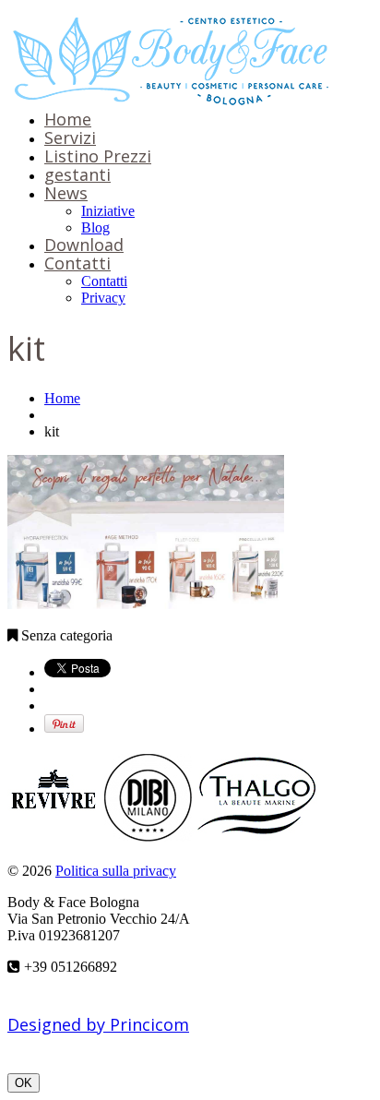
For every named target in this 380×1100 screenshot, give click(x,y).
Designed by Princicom (98, 1024)
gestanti (77, 174)
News (66, 193)
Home (67, 119)
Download (84, 244)
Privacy (103, 297)
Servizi (70, 137)
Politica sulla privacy (115, 871)
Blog (95, 227)
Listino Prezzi (97, 156)
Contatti (77, 263)
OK (23, 1083)
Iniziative (108, 211)
